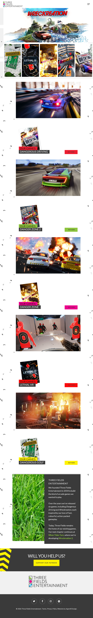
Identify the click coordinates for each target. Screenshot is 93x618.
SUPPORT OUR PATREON (46, 563)
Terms (44, 609)
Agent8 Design (71, 609)
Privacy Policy (52, 609)
